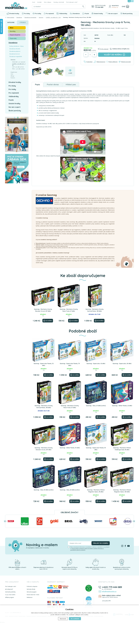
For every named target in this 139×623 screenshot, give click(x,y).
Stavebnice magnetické (15, 56)
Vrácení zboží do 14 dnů (33, 594)
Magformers (14, 72)
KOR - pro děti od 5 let (18, 67)
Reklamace (29, 597)
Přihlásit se (115, 7)
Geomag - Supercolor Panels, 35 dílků (96, 448)
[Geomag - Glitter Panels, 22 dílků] (122, 392)
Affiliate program (9, 597)
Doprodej (13, 38)
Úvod (33, 2)
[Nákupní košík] (127, 6)
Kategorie (10, 22)
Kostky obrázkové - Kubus (16, 46)
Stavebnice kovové (14, 54)
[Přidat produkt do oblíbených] (53, 286)
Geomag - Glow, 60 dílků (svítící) (70, 490)
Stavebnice (76, 13)
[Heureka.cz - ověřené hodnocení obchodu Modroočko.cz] (88, 602)
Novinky (12, 31)
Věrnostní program (31, 592)
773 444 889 (99, 7)
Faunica (13, 77)
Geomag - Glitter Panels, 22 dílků (122, 405)
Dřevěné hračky (14, 13)
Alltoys (12, 76)
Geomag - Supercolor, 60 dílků (122, 363)
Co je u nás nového (10, 594)
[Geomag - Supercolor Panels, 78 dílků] (70, 350)
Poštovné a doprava (32, 586)
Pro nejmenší (50, 13)
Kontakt (39, 2)
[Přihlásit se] (110, 6)
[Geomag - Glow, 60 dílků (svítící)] (70, 476)
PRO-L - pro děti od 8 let (18, 68)
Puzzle (87, 13)
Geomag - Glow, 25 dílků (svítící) (96, 405)
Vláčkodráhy (63, 13)
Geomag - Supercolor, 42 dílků (95, 363)
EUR (132, 1)
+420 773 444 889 (112, 587)
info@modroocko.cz (109, 591)
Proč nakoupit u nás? (71, 2)
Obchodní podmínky (10, 592)
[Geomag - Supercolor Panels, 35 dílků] (96, 434)
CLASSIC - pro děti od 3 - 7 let (18, 64)
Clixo (12, 74)
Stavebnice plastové (14, 51)
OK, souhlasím (75, 618)
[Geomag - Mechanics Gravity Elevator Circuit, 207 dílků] (43, 295)
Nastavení (63, 618)
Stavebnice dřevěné (14, 49)
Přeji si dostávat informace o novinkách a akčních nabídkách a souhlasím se (89, 548)
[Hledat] (83, 6)
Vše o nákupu (47, 2)
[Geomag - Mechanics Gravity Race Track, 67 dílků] (68, 295)
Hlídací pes (71, 84)
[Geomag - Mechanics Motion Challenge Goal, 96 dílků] (122, 434)
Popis (37, 84)
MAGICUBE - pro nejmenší (18, 62)
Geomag (97, 38)
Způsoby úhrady (31, 589)
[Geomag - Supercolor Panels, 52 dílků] (43, 350)
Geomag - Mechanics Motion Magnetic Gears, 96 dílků (96, 491)
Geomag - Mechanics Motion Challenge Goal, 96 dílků (122, 448)
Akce (11, 28)
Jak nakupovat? (9, 589)
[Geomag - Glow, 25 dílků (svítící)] (96, 392)
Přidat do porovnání (126, 61)
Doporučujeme (15, 35)
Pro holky (38, 13)
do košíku (113, 54)
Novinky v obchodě (59, 2)
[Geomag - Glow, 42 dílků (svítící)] (43, 476)
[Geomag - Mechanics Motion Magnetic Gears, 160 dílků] (122, 476)
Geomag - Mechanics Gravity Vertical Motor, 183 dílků (94, 310)
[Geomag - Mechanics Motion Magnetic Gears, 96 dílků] (96, 476)
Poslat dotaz (89, 61)
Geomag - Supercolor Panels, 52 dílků (44, 364)
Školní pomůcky (127, 13)
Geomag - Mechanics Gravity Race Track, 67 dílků (69, 310)
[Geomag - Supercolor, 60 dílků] (122, 350)
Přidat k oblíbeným (113, 61)
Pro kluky (27, 13)
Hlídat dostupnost (101, 61)
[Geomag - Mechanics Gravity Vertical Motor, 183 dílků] (94, 295)
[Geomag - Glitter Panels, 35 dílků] (70, 434)
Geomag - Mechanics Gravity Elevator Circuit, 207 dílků (43, 310)
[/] (17, 562)
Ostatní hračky (98, 13)
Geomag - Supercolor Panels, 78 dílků (70, 364)
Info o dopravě (104, 49)
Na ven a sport (113, 13)
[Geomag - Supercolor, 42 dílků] (96, 350)
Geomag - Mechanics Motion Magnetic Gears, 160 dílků (122, 491)
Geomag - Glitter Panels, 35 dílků (70, 448)
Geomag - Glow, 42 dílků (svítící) (43, 490)
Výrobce (23, 22)
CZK (129, 1)
